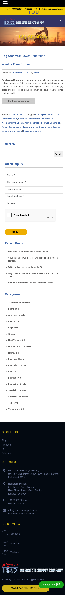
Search (10, 144)
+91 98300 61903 (31, 9)
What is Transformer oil (18, 64)
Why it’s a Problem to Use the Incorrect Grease (31, 283)
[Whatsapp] (37, 12)
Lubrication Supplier (18, 384)
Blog (4, 440)
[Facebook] (29, 12)
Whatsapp (15, 552)
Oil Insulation (23, 123)
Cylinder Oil (13, 321)
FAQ (4, 449)
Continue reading (18, 101)
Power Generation (51, 123)
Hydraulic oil (14, 353)
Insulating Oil (47, 119)
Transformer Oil (18, 114)
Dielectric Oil (53, 114)
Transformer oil (30, 127)
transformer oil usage (49, 127)
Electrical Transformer (29, 119)
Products (7, 444)
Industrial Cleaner (16, 359)
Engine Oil (13, 328)
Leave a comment (32, 131)
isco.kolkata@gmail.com (21, 513)
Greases (12, 334)
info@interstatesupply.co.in (51, 9)
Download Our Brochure (26, 588)
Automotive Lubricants (19, 303)
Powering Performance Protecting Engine (28, 252)
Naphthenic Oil (9, 123)
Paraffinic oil (36, 123)
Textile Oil (13, 403)
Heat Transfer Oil (16, 340)
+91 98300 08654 (15, 9)
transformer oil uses (12, 131)
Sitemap (6, 453)
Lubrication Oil (15, 378)
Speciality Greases (17, 390)
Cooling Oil (40, 114)
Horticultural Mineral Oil (19, 346)
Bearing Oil (13, 309)
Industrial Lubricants (18, 365)
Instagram (15, 543)
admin (36, 73)
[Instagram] (33, 12)
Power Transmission (12, 127)
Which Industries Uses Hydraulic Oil (25, 267)
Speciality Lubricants (18, 397)
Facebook (15, 533)
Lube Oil (12, 371)
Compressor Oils (16, 315)
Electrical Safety (9, 119)
